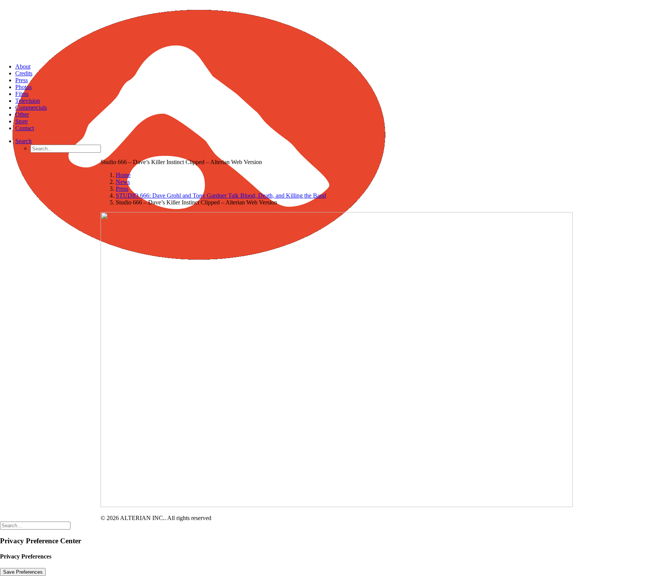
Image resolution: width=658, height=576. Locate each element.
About (22, 66)
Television (27, 100)
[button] (23, 141)
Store (21, 121)
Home (123, 175)
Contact (24, 128)
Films (22, 94)
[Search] (35, 525)
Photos (23, 87)
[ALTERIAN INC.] (329, 28)
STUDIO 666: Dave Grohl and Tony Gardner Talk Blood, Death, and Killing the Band (221, 195)
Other (22, 114)
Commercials (31, 107)
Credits (23, 73)
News (123, 182)
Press (21, 80)
